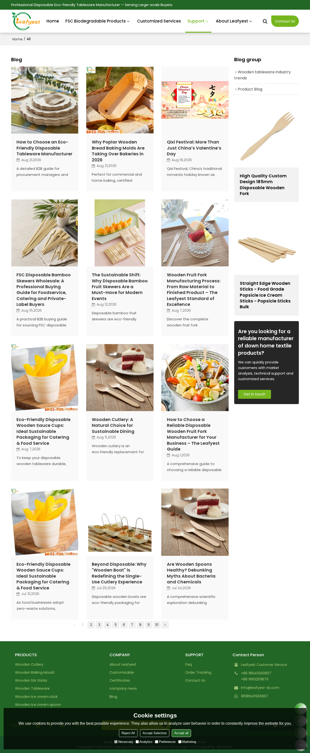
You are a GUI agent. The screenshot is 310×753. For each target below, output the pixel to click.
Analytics (146, 742)
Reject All (128, 733)
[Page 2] (165, 624)
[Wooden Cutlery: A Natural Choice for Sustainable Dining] (120, 377)
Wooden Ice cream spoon (38, 704)
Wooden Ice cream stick (36, 696)
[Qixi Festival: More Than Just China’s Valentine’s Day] (195, 100)
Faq (188, 664)
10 (156, 624)
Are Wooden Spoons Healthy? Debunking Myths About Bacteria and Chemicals (191, 573)
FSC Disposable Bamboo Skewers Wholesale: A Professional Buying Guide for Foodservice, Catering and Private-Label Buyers (43, 289)
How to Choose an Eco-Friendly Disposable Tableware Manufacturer (44, 148)
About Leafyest (232, 21)
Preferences (167, 742)
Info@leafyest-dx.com (260, 687)
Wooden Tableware (32, 688)
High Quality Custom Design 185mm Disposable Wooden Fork (263, 184)
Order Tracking (198, 672)
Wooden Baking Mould (34, 672)
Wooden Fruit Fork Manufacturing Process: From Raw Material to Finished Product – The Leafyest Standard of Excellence (193, 289)
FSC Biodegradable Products (95, 21)
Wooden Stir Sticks (31, 680)
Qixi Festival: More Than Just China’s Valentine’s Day (194, 148)
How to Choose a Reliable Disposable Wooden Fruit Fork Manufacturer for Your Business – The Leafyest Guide (193, 434)
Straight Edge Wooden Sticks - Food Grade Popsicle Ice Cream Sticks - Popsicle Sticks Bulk (265, 295)
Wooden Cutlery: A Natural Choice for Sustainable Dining (113, 425)
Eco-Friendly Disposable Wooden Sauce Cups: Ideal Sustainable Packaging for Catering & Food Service (43, 431)
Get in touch (254, 394)
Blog (113, 696)
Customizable (121, 672)
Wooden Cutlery (29, 664)
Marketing (189, 742)
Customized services (159, 21)
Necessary (125, 742)
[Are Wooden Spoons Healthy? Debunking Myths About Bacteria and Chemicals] (195, 522)
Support (195, 21)
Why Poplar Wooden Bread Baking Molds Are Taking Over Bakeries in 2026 (118, 151)
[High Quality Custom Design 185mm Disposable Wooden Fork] (266, 135)
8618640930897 (254, 696)
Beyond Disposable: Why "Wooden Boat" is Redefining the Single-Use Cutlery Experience (119, 573)
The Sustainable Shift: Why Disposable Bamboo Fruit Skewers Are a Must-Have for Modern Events (120, 286)
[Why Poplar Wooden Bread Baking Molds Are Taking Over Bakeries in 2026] (120, 100)
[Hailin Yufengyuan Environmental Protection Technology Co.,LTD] (25, 21)
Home (52, 21)
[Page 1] (74, 624)
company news (123, 688)
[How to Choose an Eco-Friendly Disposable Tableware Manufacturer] (44, 100)
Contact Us (285, 21)
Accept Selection (155, 733)
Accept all (181, 733)
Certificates (119, 680)
